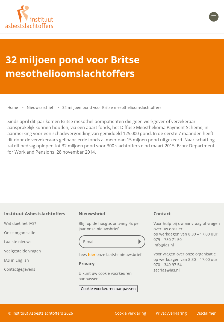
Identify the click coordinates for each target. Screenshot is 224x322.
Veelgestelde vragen (22, 251)
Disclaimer (206, 313)
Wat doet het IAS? (20, 223)
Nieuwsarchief (40, 107)
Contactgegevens (19, 269)
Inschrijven (140, 241)
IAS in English (16, 260)
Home (12, 107)
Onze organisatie (19, 232)
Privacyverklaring (171, 313)
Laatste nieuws (17, 241)
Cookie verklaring (130, 313)
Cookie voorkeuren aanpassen (108, 288)
